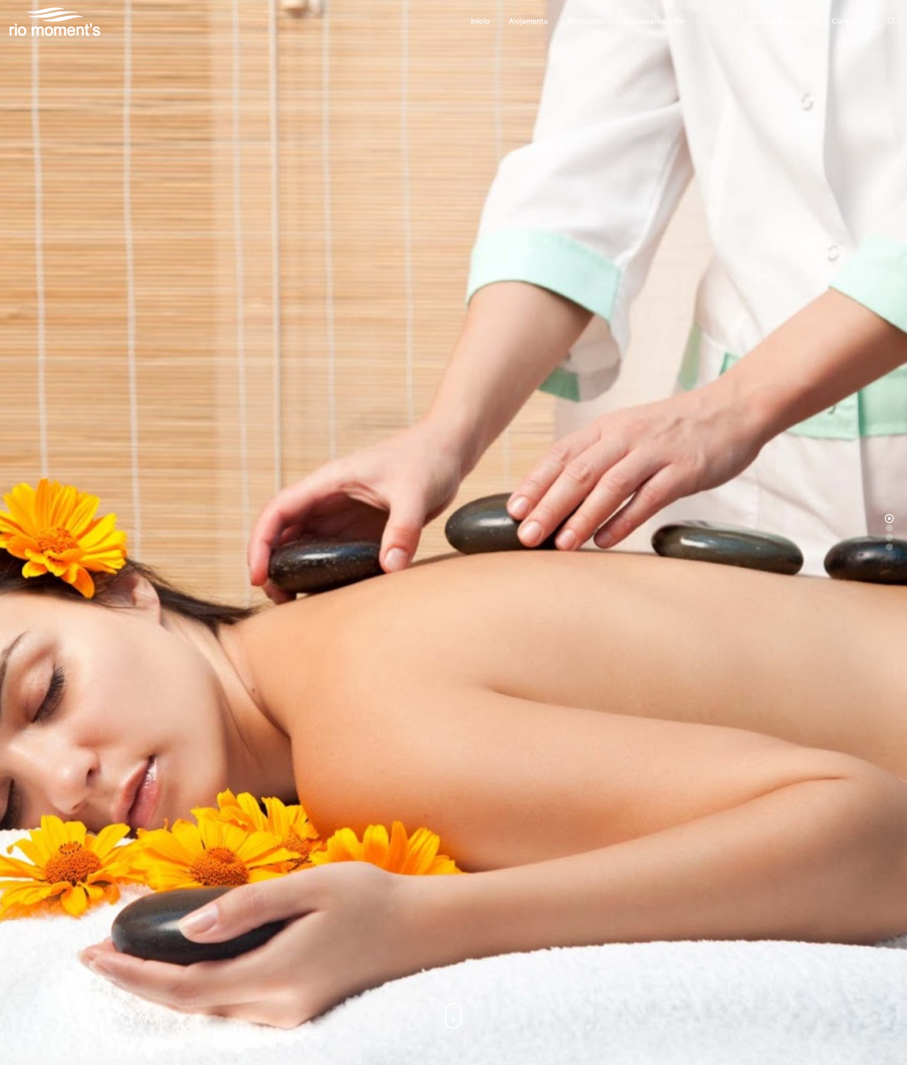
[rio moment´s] (54, 21)
